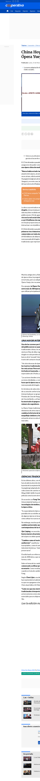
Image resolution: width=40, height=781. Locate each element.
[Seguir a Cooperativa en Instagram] (18, 1)
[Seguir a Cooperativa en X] (15, 1)
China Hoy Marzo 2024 (28, 670)
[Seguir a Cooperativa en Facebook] (13, 1)
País (12, 11)
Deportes (25, 11)
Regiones (32, 11)
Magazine (18, 11)
